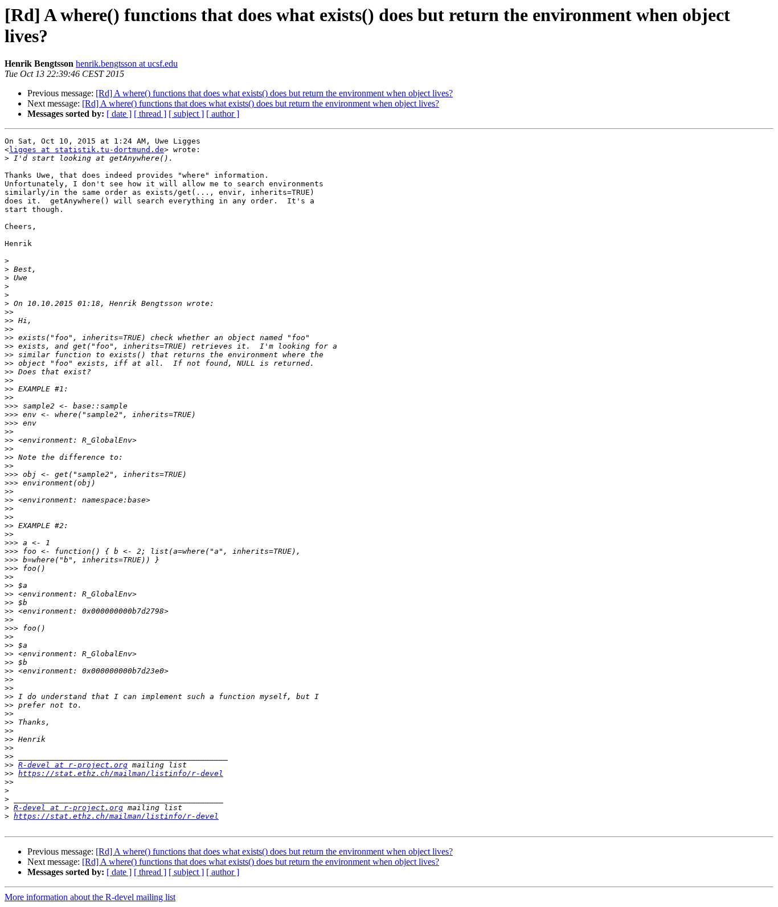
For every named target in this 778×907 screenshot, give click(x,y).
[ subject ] (186, 114)
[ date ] (119, 114)
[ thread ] (150, 114)
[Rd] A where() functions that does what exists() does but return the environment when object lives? (274, 93)
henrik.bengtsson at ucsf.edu (127, 63)
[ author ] (222, 114)
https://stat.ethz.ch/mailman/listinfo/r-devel (120, 773)
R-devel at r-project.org (73, 765)
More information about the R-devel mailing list (90, 897)
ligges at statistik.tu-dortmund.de (86, 149)
